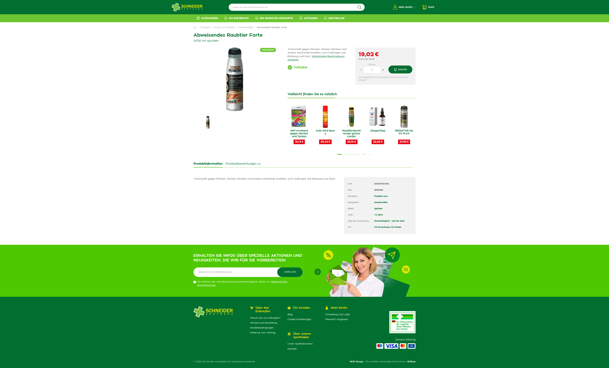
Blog (290, 314)
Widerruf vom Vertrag (262, 333)
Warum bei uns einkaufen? (265, 318)
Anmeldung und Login (337, 314)
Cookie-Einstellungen (299, 319)
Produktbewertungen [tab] (243, 163)
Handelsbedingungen (262, 328)
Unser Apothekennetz (300, 344)
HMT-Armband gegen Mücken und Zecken (299, 134)
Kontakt (292, 349)
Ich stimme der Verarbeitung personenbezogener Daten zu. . (242, 284)
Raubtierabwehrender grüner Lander (351, 134)
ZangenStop (377, 131)
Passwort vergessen (336, 319)
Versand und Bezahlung (263, 323)
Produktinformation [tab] (208, 163)
